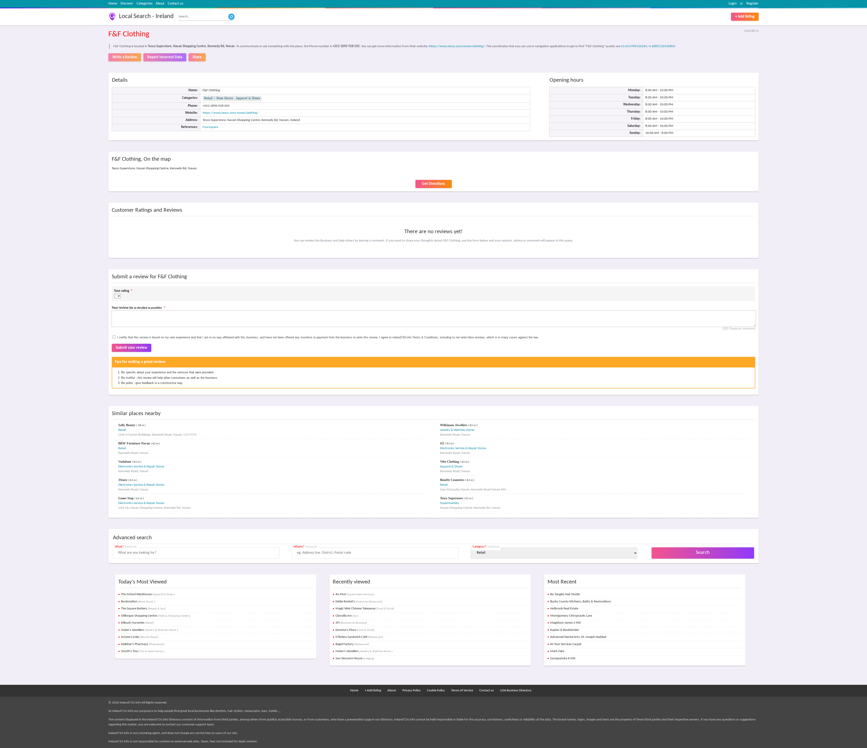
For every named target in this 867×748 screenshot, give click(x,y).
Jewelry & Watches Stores (457, 430)
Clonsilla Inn (347, 616)
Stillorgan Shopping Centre (155, 616)
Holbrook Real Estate (564, 608)
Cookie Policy (436, 690)
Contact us (175, 3)
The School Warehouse (148, 594)
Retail (208, 98)
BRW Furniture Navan (134, 443)
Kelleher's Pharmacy (142, 644)
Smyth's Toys (142, 651)
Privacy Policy (411, 690)
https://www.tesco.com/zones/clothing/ (457, 46)
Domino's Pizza (355, 630)
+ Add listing (745, 17)
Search (703, 552)
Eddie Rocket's (359, 601)
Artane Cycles (139, 637)
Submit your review (131, 348)
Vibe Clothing (450, 461)
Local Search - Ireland (146, 16)
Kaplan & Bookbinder (564, 630)
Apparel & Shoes (248, 98)
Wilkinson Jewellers (454, 425)
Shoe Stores (225, 98)
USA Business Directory (515, 690)
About (160, 3)
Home (112, 3)
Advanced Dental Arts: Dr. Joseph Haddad (578, 637)
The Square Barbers (143, 608)
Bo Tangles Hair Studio (565, 594)
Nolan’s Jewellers (149, 630)
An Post (355, 594)
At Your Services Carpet (565, 644)
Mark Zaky (557, 651)
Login (732, 3)
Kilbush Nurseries (137, 623)
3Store (123, 480)
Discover (127, 3)
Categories (144, 3)
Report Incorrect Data (164, 57)
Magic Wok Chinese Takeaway (365, 608)
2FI (351, 623)
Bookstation (138, 601)
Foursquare (210, 127)
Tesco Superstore (452, 498)
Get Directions (433, 184)
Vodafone (125, 461)
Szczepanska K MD (562, 658)
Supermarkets (449, 503)
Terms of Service (462, 690)
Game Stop (126, 498)
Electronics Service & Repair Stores (463, 448)
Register (752, 3)
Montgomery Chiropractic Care (571, 616)
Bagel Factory (352, 644)
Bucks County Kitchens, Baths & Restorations (580, 601)
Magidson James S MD (565, 623)
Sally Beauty (127, 425)
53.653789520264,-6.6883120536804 (648, 46)
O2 (442, 443)
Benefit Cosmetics (452, 480)
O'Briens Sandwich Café (359, 637)
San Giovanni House (355, 658)
